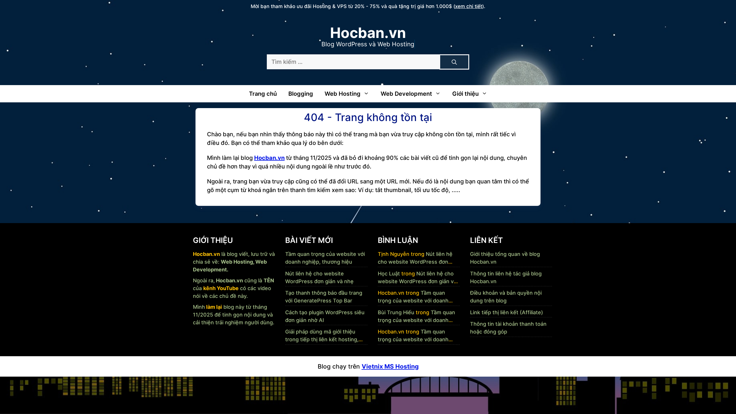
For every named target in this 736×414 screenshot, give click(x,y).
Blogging (300, 93)
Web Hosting (343, 93)
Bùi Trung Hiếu (396, 312)
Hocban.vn (368, 32)
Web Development (406, 93)
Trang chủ (263, 93)
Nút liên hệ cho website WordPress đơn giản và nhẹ (415, 262)
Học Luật (389, 274)
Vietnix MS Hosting (390, 366)
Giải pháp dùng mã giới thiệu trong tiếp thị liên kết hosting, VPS (322, 339)
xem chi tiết (468, 6)
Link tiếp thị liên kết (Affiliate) (506, 312)
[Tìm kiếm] (454, 62)
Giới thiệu (465, 93)
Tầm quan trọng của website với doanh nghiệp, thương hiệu (413, 300)
